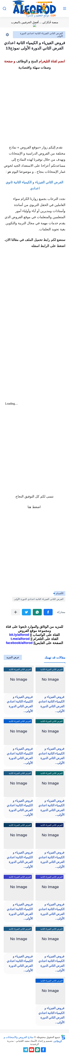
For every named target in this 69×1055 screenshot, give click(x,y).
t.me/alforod (20, 639)
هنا (29, 507)
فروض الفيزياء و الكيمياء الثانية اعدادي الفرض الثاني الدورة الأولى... (51, 704)
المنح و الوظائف (27, 61)
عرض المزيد (12, 657)
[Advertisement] (34, 105)
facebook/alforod (19, 643)
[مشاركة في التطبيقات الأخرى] (15, 612)
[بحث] (4, 8)
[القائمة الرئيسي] (64, 8)
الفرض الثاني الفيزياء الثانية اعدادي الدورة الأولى (41, 34)
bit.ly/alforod (19, 635)
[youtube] (31, 1049)
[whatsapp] (37, 1049)
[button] (48, 612)
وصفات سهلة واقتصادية (34, 67)
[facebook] (43, 1049)
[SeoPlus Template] (63, 1037)
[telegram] (25, 1049)
